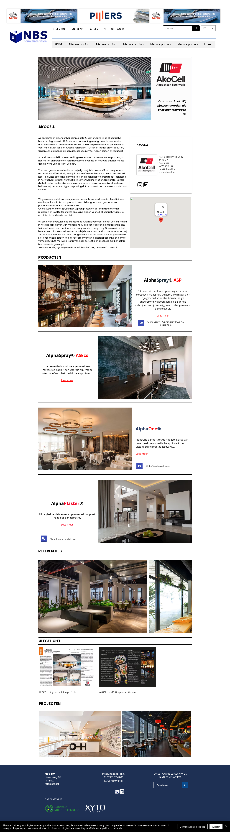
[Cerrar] (226, 826)
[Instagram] (140, 184)
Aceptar (216, 826)
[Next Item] (186, 596)
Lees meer (163, 315)
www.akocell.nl (167, 171)
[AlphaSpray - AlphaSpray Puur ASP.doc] (141, 323)
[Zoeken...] (195, 28)
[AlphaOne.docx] (139, 466)
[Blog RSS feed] (117, 792)
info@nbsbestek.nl (113, 774)
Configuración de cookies (192, 826)
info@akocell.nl (167, 168)
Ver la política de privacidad (109, 828)
